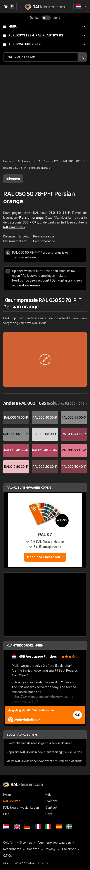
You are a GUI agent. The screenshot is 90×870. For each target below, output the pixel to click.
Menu (13, 26)
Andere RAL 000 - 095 (28, 403)
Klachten (33, 849)
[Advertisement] (45, 110)
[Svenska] (69, 826)
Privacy (50, 849)
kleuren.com (27, 784)
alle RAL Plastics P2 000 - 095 (63, 404)
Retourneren (12, 849)
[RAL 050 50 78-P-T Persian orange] (45, 359)
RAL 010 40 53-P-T (45, 450)
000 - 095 (30, 222)
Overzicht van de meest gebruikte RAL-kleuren (40, 743)
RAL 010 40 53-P (16, 450)
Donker (35, 18)
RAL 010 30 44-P (74, 434)
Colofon (8, 842)
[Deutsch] (27, 826)
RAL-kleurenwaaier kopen (29, 487)
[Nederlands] (80, 6)
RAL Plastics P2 (36, 35)
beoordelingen (40, 710)
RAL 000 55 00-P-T (16, 434)
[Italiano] (48, 826)
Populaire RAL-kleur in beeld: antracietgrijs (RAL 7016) (44, 752)
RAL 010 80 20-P (16, 467)
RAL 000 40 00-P (45, 418)
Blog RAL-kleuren (22, 734)
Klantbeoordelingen (25, 645)
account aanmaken (26, 285)
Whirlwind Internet (37, 863)
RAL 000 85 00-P (45, 434)
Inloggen (13, 179)
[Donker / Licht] (46, 17)
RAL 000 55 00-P (74, 418)
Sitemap (26, 842)
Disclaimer (68, 849)
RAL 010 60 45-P (74, 450)
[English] (17, 826)
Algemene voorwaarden (54, 842)
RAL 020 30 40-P (74, 467)
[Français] (38, 826)
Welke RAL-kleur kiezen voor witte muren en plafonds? (45, 761)
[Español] (59, 826)
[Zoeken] (82, 57)
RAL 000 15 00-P (16, 418)
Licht (56, 18)
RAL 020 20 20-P (45, 467)
